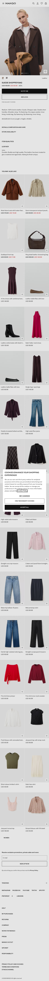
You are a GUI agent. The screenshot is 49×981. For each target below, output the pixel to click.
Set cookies (24, 496)
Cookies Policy (22, 491)
